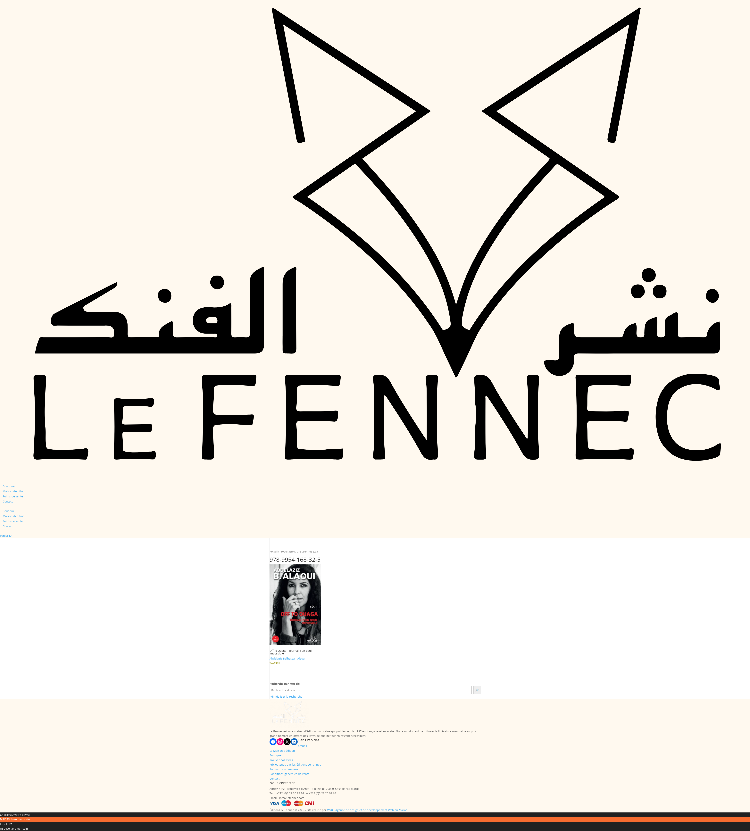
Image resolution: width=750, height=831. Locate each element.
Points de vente (13, 496)
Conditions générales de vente (289, 774)
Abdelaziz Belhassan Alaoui (287, 658)
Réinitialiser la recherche (286, 696)
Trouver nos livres (281, 760)
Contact (8, 501)
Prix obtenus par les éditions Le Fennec (295, 764)
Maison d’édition (13, 491)
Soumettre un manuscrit (286, 769)
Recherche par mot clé (285, 684)
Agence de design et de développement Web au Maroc (371, 810)
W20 (330, 810)
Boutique (9, 486)
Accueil (274, 551)
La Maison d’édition (282, 750)
